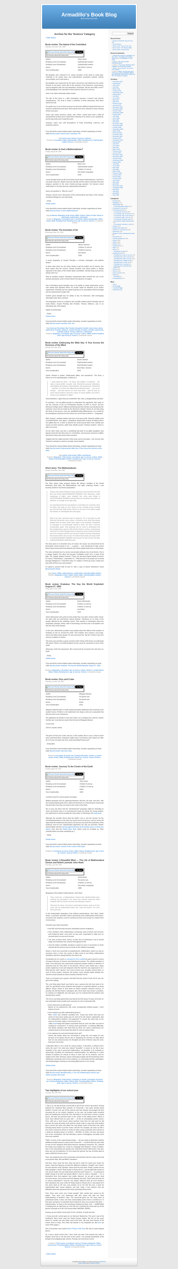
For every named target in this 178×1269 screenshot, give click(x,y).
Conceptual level (68, 219)
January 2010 (117, 105)
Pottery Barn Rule (69, 829)
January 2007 (117, 153)
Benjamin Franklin (81, 328)
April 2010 (116, 101)
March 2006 (116, 171)
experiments (50, 330)
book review (66, 138)
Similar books (50, 204)
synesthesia (86, 455)
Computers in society (79, 1079)
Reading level (61, 221)
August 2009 (117, 114)
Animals (115, 201)
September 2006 (118, 160)
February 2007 (117, 151)
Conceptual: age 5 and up (122, 217)
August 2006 (117, 162)
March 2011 (116, 89)
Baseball (116, 276)
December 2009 (118, 107)
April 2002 (116, 189)
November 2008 (118, 125)
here (99, 1223)
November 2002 (118, 186)
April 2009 (116, 122)
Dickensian (116, 231)
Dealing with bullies (81, 756)
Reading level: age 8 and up (86, 1245)
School (98, 1245)
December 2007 (118, 134)
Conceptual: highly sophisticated (65, 140)
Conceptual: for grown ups (64, 756)
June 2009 (116, 118)
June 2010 (116, 98)
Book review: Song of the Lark (122, 46)
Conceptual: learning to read (122, 224)
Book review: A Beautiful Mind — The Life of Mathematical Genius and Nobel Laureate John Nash (74, 861)
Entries (116, 286)
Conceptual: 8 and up (60, 851)
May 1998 (116, 195)
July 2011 (116, 87)
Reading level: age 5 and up (122, 256)
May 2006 (116, 167)
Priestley (84, 330)
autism (65, 455)
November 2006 (118, 156)
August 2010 (117, 94)
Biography (61, 215)
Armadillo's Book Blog (89, 15)
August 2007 (117, 142)
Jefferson (65, 330)
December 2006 (118, 154)
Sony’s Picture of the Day (76, 1229)
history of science (77, 138)
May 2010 (116, 100)
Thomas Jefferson (76, 332)
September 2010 (118, 92)
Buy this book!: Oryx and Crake (61, 751)
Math (53, 221)
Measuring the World (52, 569)
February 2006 (117, 173)
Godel (55, 1015)
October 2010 (117, 90)
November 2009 (118, 109)
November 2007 (118, 136)
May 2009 (116, 120)
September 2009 (118, 112)
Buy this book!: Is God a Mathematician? (64, 211)
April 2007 (116, 147)
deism (100, 328)
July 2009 (116, 116)
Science (70, 142)
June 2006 (116, 165)
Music (114, 249)
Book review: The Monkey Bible (122, 47)
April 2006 (116, 169)
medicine (87, 138)
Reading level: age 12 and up (77, 221)
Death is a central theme (95, 670)
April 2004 (116, 184)
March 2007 (116, 149)
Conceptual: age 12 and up (70, 334)
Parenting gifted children (63, 459)
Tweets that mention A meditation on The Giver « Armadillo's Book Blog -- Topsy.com (123, 57)
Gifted (80, 140)
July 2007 (116, 143)
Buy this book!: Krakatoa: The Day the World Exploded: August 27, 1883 (75, 666)
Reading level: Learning (121, 264)
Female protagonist (56, 1081)
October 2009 (117, 111)
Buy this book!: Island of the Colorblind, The (65, 134)
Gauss (54, 573)
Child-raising (66, 457)
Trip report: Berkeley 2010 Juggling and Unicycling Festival (123, 65)
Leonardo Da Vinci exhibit (75, 959)
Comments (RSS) (94, 1263)
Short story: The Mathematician (60, 468)
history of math (91, 215)
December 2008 (118, 123)
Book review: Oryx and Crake (59, 679)
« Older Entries (50, 38)
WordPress (102, 1261)
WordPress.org (117, 289)
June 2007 (116, 145)
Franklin (58, 330)
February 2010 (117, 103)
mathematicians (67, 573)
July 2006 (116, 164)
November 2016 (118, 81)
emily (114, 61)
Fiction (65, 575)
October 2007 (117, 138)
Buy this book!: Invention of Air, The (62, 323)
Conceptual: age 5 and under (123, 215)
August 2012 (117, 83)
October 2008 (117, 127)
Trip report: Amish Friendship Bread (120, 62)
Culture (83, 334)
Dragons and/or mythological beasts (124, 233)
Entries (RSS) (82, 1263)
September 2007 (118, 140)
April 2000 (116, 193)
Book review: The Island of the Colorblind (65, 44)
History (82, 215)
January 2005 (117, 178)
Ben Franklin (70, 328)
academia (53, 215)
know (55, 1023)
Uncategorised (117, 278)
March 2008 (116, 131)
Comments (117, 288)
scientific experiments (95, 330)
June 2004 (116, 180)
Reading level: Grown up (73, 757)
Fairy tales (116, 236)
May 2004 (116, 182)
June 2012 (116, 85)
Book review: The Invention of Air (61, 230)
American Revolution (57, 328)
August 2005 (117, 176)
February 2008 (117, 133)
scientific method (63, 332)
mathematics (74, 217)
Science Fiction (94, 757)
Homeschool (52, 1245)
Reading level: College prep (122, 260)
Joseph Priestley (75, 330)
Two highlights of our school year (61, 1090)
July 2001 (116, 191)
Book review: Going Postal (121, 49)
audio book (98, 813)
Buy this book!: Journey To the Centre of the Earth (67, 846)
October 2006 (117, 158)
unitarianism (87, 332)
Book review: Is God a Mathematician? (64, 149)
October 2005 (117, 175)
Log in (115, 284)
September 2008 (118, 129)
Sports (115, 274)
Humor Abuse (117, 44)
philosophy (84, 217)
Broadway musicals (120, 251)
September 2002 (118, 187)
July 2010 (116, 96)
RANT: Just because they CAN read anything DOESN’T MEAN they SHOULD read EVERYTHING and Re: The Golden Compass (123, 73)
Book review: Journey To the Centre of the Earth (69, 766)
